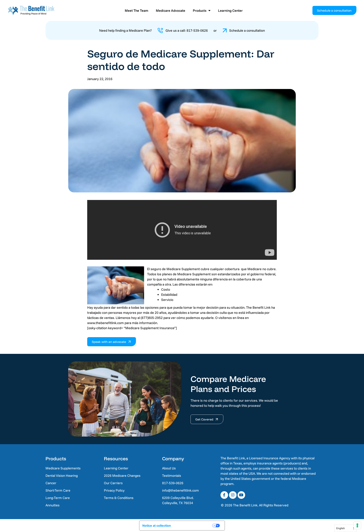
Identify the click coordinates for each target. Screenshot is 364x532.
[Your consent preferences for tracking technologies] (357, 525)
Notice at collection (156, 525)
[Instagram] (233, 495)
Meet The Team (136, 10)
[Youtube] (241, 495)
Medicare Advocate (170, 10)
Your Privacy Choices (194, 525)
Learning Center (230, 10)
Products (199, 10)
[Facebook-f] (224, 495)
